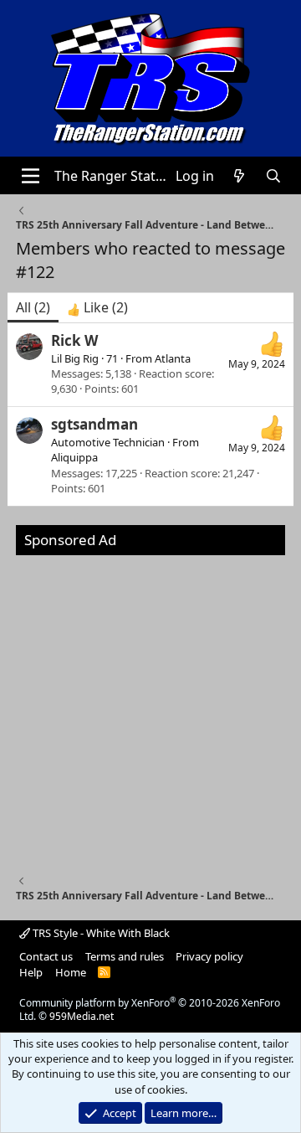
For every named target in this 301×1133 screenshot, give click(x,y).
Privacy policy (209, 956)
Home (70, 972)
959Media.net (81, 1016)
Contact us (46, 956)
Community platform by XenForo (149, 1010)
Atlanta (173, 358)
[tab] (97, 307)
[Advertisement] (150, 706)
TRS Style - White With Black (100, 932)
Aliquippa (74, 457)
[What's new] (239, 176)
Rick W (74, 340)
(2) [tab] (33, 307)
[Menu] (30, 176)
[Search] (273, 176)
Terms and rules (124, 956)
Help (31, 972)
